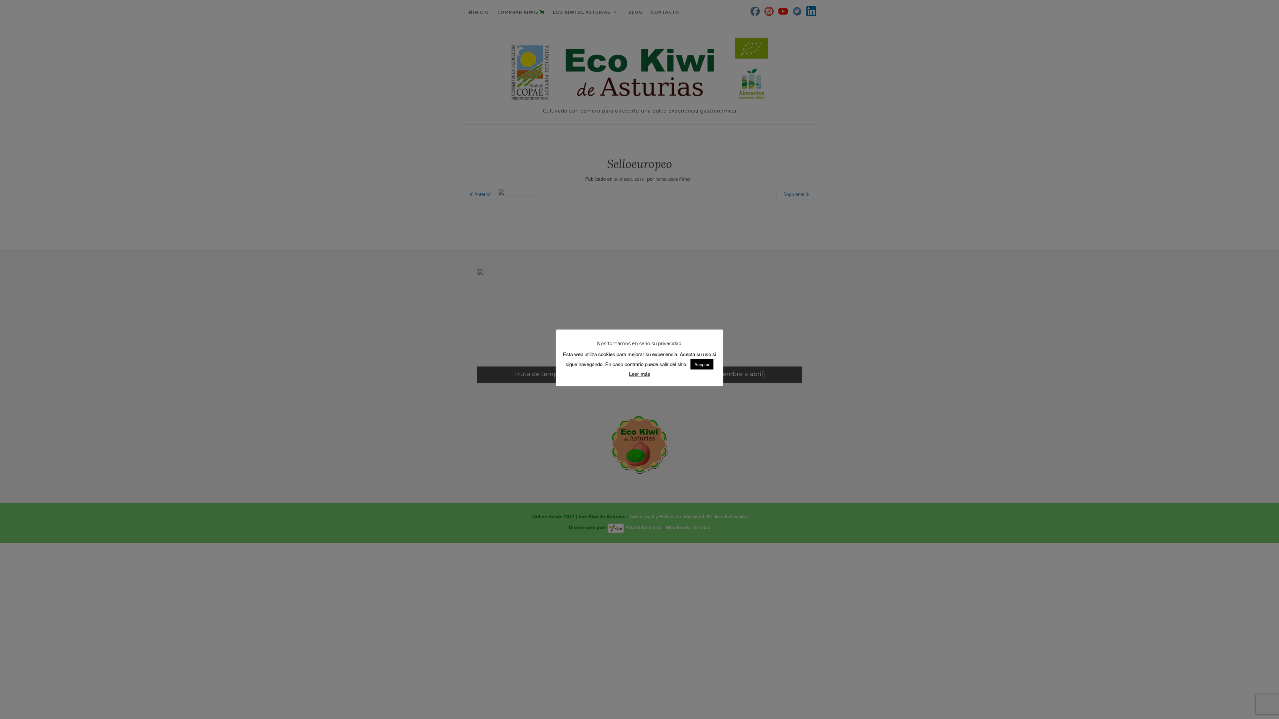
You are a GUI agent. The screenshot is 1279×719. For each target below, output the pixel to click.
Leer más (639, 373)
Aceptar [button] (701, 364)
